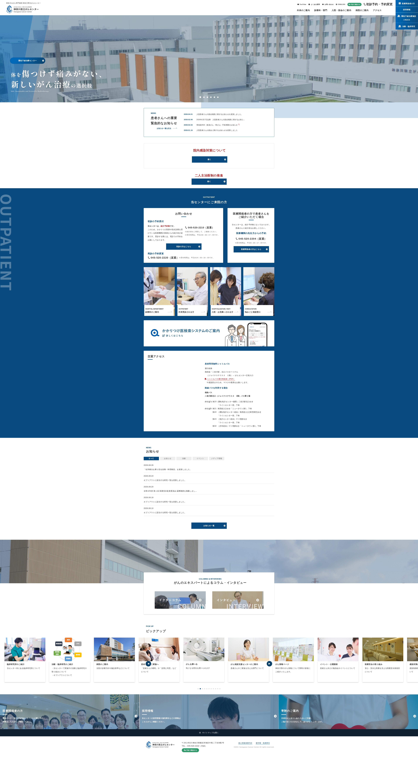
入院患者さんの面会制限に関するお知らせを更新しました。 (219, 114)
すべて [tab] (151, 458)
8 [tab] (213, 688)
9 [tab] (215, 688)
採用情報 (406, 10)
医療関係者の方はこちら (251, 249)
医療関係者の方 (408, 3)
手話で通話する (355, 4)
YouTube (303, 4)
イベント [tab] (200, 458)
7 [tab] (211, 688)
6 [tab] (218, 97)
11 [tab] (219, 688)
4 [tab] (204, 688)
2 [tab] (200, 688)
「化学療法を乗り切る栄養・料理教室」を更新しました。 (168, 469)
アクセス (377, 10)
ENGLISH (341, 4)
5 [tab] (214, 97)
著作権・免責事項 (263, 743)
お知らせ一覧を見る (164, 128)
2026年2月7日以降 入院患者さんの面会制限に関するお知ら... (220, 120)
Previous (148, 663)
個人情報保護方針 (245, 743)
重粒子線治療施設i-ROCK (408, 18)
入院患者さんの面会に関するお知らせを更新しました (217, 130)
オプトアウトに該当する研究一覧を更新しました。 (165, 480)
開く (209, 159)
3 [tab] (207, 97)
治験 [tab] (184, 458)
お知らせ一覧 (209, 526)
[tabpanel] (164, 660)
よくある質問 (315, 4)
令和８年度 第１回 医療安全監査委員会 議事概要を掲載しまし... (170, 491)
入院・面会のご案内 (341, 10)
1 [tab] (200, 97)
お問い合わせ (329, 4)
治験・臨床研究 (408, 26)
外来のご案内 (303, 10)
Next (269, 663)
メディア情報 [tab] (216, 458)
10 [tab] (217, 688)
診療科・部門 (320, 10)
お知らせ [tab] (167, 458)
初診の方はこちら (183, 246)
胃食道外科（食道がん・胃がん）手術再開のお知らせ (217, 125)
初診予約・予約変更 (379, 4)
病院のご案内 (362, 10)
